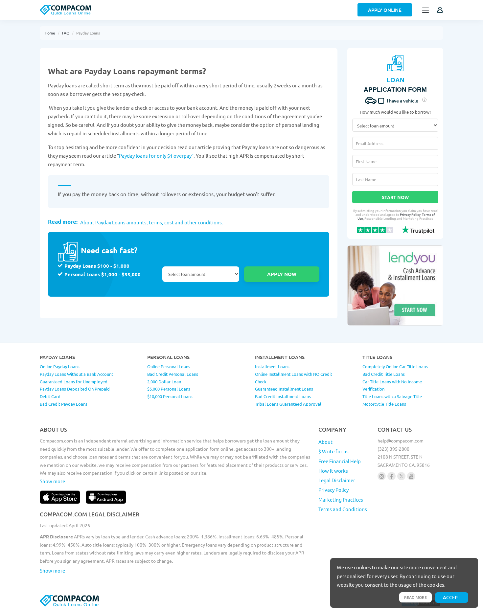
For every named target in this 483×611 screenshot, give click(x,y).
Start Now (395, 197)
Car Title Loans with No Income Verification (392, 385)
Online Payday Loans (60, 366)
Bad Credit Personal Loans (172, 374)
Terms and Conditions (342, 509)
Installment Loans (272, 366)
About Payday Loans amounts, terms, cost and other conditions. (151, 222)
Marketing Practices (340, 499)
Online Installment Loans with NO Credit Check (293, 377)
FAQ (65, 32)
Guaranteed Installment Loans (284, 389)
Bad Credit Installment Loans (283, 396)
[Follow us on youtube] (411, 476)
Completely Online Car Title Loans (395, 366)
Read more (415, 597)
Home (50, 32)
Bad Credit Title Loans (383, 374)
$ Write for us (333, 451)
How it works (333, 470)
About (325, 442)
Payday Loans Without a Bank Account (76, 374)
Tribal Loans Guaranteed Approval (288, 404)
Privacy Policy (410, 214)
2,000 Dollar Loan (164, 381)
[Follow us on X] (401, 476)
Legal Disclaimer (336, 480)
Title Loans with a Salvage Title (392, 396)
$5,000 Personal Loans (168, 389)
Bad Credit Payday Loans (63, 404)
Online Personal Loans (168, 366)
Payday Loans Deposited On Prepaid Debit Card (75, 392)
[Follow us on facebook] (391, 476)
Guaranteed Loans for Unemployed (73, 381)
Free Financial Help (339, 461)
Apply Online (385, 10)
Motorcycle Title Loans (384, 404)
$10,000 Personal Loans (170, 396)
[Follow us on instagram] (382, 476)
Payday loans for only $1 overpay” (156, 155)
